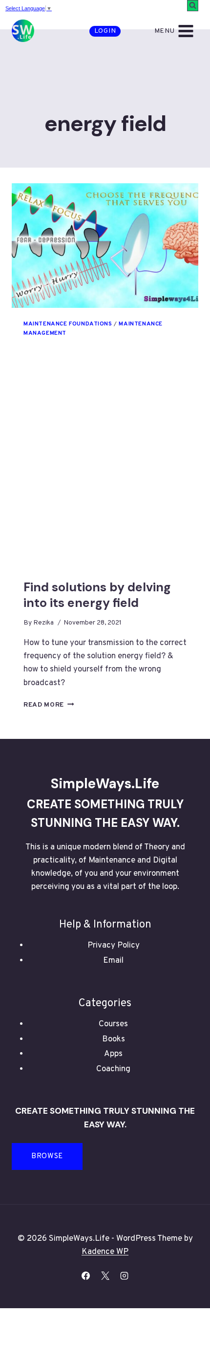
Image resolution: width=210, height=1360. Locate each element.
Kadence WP (105, 1252)
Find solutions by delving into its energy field (97, 595)
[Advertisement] (105, 470)
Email (113, 960)
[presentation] (105, 245)
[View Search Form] (192, 5)
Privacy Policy (113, 945)
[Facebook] (86, 1276)
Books (113, 1039)
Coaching (113, 1069)
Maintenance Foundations (67, 324)
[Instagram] (124, 1276)
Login (105, 31)
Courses (113, 1024)
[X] (105, 1276)
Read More (48, 705)
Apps (113, 1054)
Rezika (43, 623)
